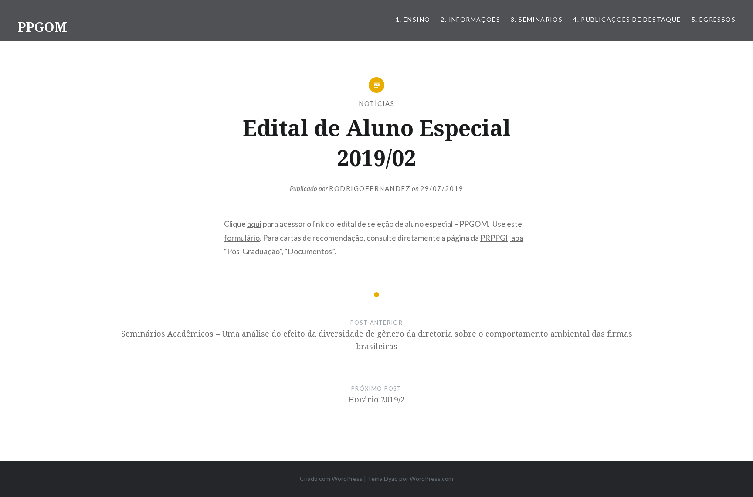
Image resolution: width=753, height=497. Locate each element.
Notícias (376, 103)
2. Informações (470, 19)
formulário (242, 237)
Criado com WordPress (331, 478)
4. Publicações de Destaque (627, 19)
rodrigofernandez (369, 188)
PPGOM (42, 27)
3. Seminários (537, 19)
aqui (254, 223)
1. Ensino (413, 19)
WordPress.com (431, 478)
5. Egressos (714, 19)
